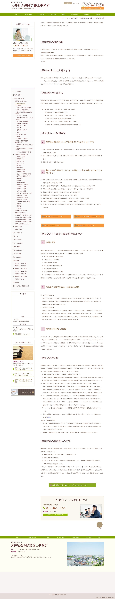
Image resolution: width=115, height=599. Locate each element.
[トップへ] (99, 525)
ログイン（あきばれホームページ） (105, 597)
